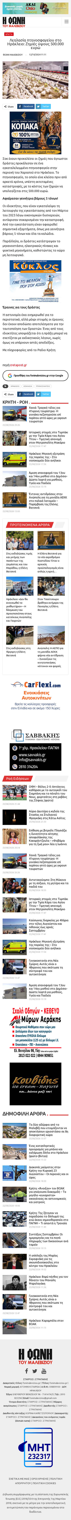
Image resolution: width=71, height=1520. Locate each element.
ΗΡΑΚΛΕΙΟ (15, 386)
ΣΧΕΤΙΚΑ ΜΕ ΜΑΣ (19, 1478)
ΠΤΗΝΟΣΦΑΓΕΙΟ (43, 386)
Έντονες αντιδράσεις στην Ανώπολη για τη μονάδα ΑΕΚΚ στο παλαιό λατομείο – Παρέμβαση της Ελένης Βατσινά (48, 500)
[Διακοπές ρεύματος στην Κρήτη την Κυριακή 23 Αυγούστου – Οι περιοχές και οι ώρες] (15, 1173)
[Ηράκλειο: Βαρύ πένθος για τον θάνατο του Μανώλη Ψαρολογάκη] (15, 1282)
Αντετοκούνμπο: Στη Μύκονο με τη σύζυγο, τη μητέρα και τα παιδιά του (48, 883)
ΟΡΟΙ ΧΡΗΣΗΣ (39, 1478)
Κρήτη (9, 34)
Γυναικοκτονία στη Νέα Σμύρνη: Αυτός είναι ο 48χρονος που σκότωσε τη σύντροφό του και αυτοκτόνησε (46, 967)
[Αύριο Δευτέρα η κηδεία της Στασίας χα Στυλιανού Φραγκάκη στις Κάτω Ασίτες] (15, 817)
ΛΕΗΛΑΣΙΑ (27, 386)
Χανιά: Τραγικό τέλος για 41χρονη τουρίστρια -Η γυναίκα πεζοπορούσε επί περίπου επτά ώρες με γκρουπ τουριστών (48, 414)
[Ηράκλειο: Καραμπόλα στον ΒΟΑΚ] (15, 1326)
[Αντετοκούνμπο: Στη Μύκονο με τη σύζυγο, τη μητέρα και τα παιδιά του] (15, 885)
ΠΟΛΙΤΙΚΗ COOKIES (44, 1483)
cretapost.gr (18, 365)
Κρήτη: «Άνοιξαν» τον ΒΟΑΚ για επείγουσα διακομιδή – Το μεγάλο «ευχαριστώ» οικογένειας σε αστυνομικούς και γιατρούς (47, 1195)
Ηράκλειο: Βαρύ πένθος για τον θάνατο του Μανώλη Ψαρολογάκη (48, 1280)
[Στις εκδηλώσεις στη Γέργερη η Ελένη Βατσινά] (19, 635)
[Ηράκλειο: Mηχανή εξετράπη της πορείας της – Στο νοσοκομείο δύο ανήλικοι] (15, 459)
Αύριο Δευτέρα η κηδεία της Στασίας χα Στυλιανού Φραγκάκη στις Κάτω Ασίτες (47, 815)
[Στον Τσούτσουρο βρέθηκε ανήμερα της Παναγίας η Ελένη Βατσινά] (51, 586)
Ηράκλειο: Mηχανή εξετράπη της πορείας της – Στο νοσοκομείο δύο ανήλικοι (47, 457)
